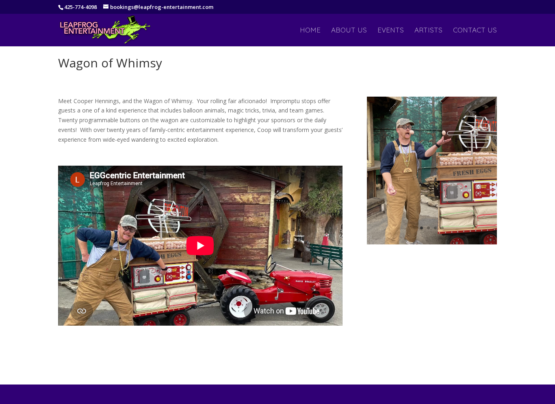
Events (390, 30)
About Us (349, 30)
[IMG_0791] (432, 244)
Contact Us (475, 30)
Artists (428, 30)
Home (310, 30)
